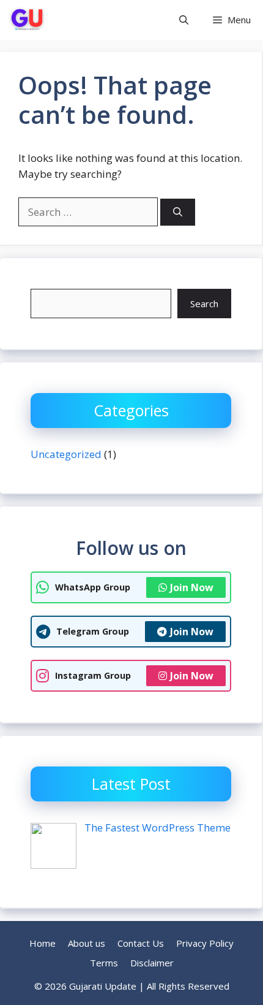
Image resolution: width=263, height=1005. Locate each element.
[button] (184, 20)
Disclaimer (152, 963)
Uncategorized (66, 454)
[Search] (177, 212)
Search (204, 303)
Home (42, 943)
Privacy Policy (205, 943)
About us (86, 943)
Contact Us (140, 943)
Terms (104, 963)
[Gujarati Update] (27, 20)
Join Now (191, 587)
